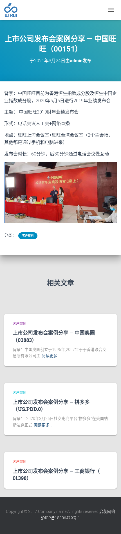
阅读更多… (51, 355)
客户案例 (27, 235)
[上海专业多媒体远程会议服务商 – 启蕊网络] (13, 10)
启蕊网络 (107, 511)
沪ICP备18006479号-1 (60, 518)
